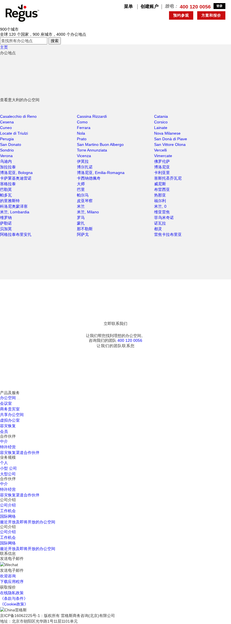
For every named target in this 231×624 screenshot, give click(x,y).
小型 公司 (8, 468)
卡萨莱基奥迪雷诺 (16, 178)
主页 (4, 47)
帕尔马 (83, 195)
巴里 (81, 189)
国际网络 (8, 516)
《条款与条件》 (14, 598)
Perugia (7, 139)
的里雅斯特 (10, 200)
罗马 (81, 217)
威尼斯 (160, 184)
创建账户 (150, 6)
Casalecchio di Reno (18, 116)
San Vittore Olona (170, 144)
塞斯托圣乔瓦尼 (168, 178)
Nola (81, 133)
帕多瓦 (6, 195)
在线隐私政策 (12, 593)
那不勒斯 (85, 229)
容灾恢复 (8, 426)
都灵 (158, 229)
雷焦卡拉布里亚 (168, 234)
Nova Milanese (167, 133)
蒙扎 (81, 223)
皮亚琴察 (85, 200)
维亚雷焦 (162, 212)
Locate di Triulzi (14, 133)
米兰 (81, 206)
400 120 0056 (195, 6)
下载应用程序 (12, 581)
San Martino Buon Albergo (100, 144)
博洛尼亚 (162, 167)
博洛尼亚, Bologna (16, 172)
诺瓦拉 (160, 223)
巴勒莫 (6, 189)
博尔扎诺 (85, 167)
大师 (81, 184)
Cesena (7, 122)
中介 (4, 441)
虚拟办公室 (10, 420)
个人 (4, 462)
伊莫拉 (83, 161)
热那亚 (160, 195)
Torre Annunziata (92, 150)
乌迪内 (6, 161)
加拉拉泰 (8, 167)
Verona (6, 155)
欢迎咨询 (8, 576)
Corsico (161, 122)
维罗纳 (6, 217)
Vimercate (163, 155)
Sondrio (7, 150)
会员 (4, 431)
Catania (161, 116)
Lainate (160, 127)
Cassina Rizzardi (92, 116)
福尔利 (160, 200)
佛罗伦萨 (162, 161)
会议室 (6, 403)
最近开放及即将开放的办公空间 (27, 522)
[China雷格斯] (22, 12)
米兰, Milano (88, 212)
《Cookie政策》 (14, 604)
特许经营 (8, 447)
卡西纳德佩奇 (89, 178)
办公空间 (8, 397)
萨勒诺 (6, 223)
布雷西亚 (162, 189)
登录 (219, 6)
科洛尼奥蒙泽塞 (14, 206)
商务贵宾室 (10, 409)
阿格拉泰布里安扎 (16, 234)
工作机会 (8, 510)
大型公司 (8, 474)
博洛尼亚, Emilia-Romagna (101, 172)
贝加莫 (6, 229)
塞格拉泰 (8, 184)
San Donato (10, 144)
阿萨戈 (83, 234)
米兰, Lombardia (14, 212)
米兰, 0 (160, 206)
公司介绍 (8, 505)
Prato (81, 139)
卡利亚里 (162, 172)
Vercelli (160, 150)
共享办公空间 (12, 414)
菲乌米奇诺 (164, 217)
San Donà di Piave (170, 139)
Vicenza (84, 155)
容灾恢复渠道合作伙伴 (19, 452)
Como (82, 122)
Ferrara (83, 127)
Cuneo (6, 127)
